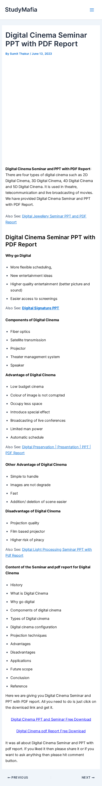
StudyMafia (21, 9)
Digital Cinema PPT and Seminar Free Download (51, 719)
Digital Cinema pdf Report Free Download (51, 731)
